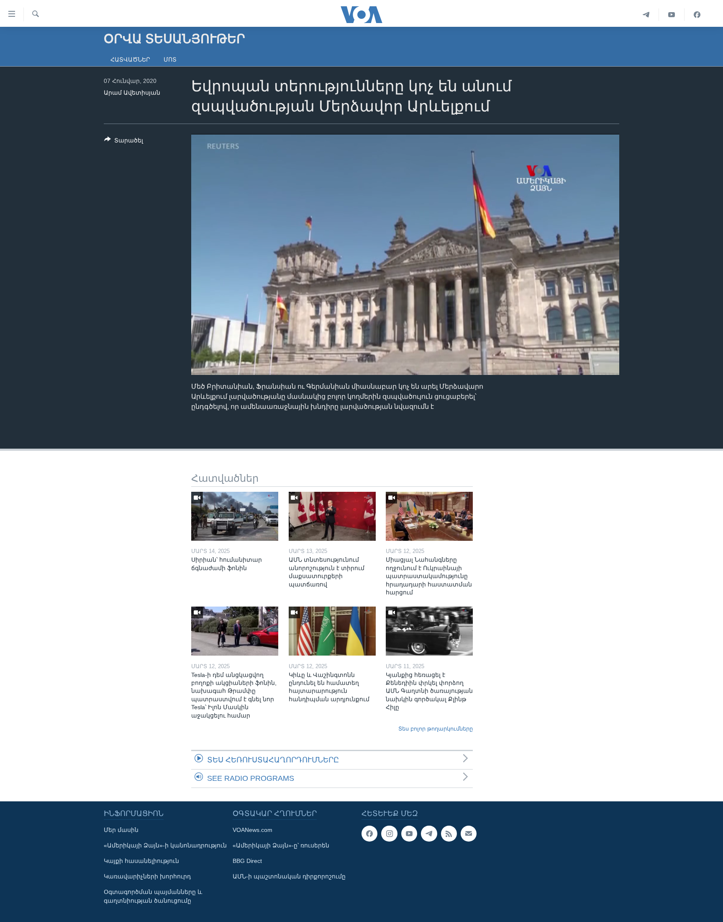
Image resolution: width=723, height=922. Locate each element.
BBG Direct (247, 860)
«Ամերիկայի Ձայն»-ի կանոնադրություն (165, 845)
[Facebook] (697, 14)
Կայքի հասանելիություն (141, 860)
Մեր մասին (121, 829)
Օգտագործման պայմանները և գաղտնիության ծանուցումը (153, 896)
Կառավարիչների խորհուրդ (147, 876)
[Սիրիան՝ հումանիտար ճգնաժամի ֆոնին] (234, 516)
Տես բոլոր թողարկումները (435, 729)
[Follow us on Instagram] (389, 834)
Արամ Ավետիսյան (132, 92)
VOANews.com (252, 829)
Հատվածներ (130, 59)
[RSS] (449, 834)
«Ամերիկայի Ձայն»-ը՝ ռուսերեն (281, 845)
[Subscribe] (469, 834)
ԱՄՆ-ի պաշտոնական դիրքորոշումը (289, 876)
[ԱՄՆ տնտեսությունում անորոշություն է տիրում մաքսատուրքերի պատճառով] (332, 516)
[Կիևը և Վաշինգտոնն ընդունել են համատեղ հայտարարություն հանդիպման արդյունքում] (332, 631)
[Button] (123, 142)
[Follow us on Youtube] (409, 834)
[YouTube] (672, 14)
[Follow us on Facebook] (369, 834)
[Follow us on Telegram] (429, 834)
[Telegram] (646, 14)
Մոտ (170, 59)
